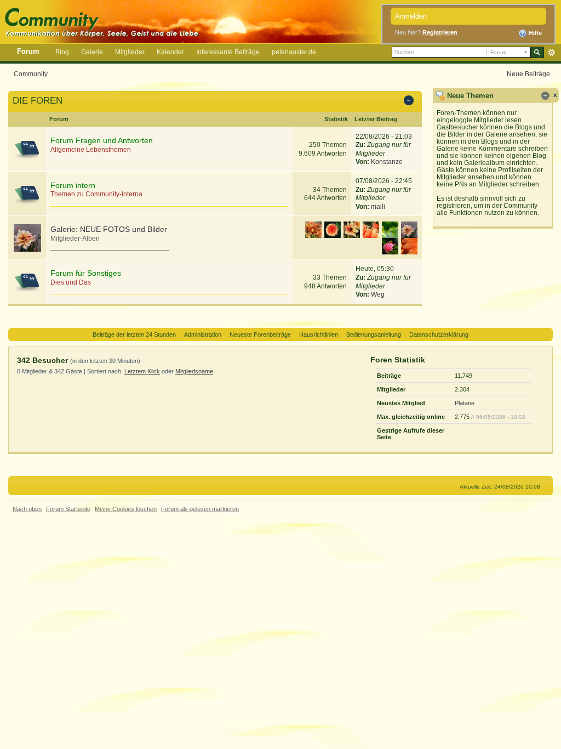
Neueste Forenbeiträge (260, 334)
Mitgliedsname (194, 371)
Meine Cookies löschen (126, 509)
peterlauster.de (294, 51)
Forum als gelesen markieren (200, 509)
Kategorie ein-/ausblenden (410, 101)
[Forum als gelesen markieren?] (27, 149)
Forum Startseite (68, 509)
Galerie (92, 51)
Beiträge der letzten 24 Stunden (134, 334)
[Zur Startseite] (193, 20)
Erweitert (551, 52)
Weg (378, 294)
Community (31, 73)
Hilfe (534, 33)
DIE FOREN (37, 100)
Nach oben (27, 509)
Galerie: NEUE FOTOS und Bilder (108, 229)
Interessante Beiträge (228, 51)
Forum (28, 51)
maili (378, 207)
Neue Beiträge (528, 73)
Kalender (170, 51)
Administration (202, 334)
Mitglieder (130, 51)
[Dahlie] (27, 238)
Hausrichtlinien (318, 334)
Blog (62, 51)
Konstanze (387, 162)
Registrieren (439, 32)
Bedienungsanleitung (373, 334)
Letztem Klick (142, 371)
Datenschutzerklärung (438, 334)
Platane (464, 403)
